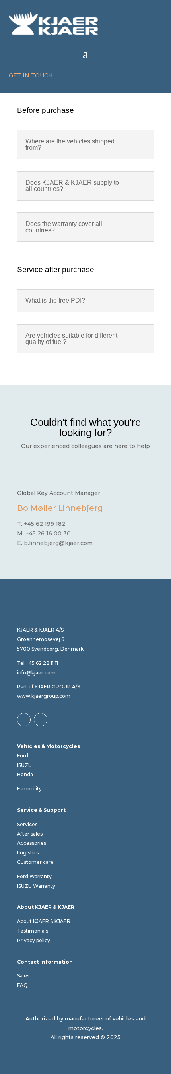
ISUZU (24, 765)
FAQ (22, 985)
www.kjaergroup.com (43, 696)
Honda (25, 774)
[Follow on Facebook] (24, 719)
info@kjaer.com (36, 673)
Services (27, 824)
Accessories (31, 843)
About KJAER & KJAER (43, 921)
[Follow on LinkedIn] (40, 719)
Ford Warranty (34, 876)
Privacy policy (33, 940)
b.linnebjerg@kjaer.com (58, 543)
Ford (22, 756)
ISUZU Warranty (36, 886)
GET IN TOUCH (31, 75)
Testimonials (32, 931)
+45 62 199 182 (44, 523)
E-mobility (29, 789)
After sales (30, 834)
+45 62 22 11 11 (42, 663)
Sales (23, 976)
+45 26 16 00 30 (48, 533)
